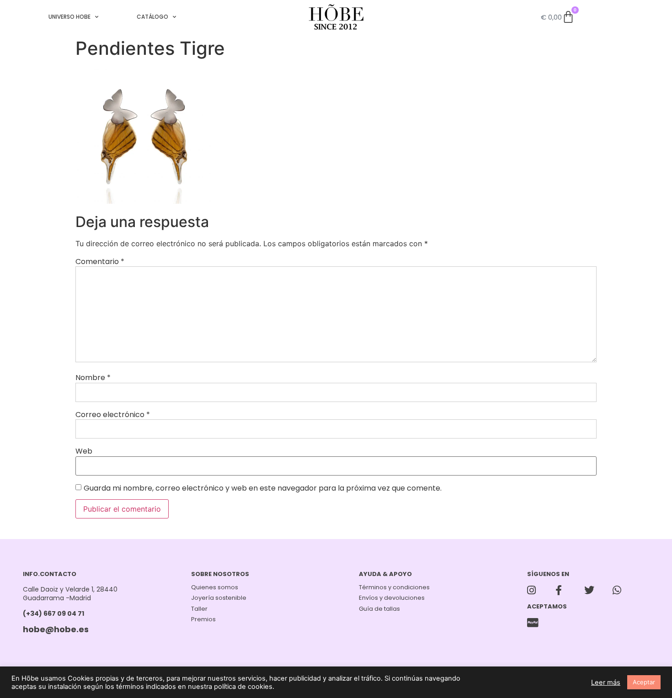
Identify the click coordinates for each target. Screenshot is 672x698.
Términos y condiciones (394, 587)
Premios (203, 619)
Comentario (99, 261)
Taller (199, 608)
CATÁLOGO (152, 17)
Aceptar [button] (644, 682)
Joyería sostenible (218, 597)
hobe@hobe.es (56, 629)
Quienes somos (214, 587)
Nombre (93, 377)
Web (83, 451)
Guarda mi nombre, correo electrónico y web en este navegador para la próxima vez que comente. (263, 488)
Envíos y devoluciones (392, 597)
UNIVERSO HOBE (69, 17)
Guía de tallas (379, 608)
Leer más (605, 682)
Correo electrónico (112, 414)
